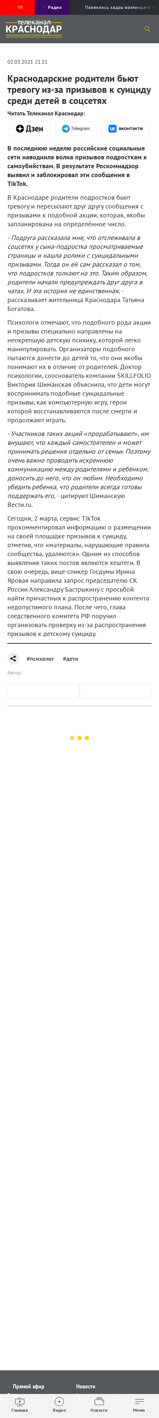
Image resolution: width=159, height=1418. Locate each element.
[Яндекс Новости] (29, 128)
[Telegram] (75, 128)
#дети (70, 658)
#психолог (40, 658)
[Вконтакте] (126, 128)
